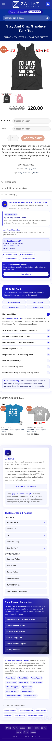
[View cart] (48, 4)
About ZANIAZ (13, 522)
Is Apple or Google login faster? (16, 336)
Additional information (16, 188)
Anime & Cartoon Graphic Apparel (20, 619)
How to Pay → (26, 274)
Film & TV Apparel (14, 637)
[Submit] (47, 18)
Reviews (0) (11, 194)
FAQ (8, 535)
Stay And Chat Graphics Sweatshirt (36, 431)
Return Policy (12, 572)
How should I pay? (10, 314)
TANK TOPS (20, 37)
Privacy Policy (13, 578)
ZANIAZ (7, 37)
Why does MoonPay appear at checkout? (20, 330)
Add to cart (33, 138)
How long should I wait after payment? (19, 342)
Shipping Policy (13, 559)
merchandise (27, 173)
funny (20, 173)
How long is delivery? (11, 361)
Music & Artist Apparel (15, 631)
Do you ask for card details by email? (18, 355)
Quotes (36, 173)
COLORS (5, 121)
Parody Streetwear (14, 649)
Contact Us (11, 529)
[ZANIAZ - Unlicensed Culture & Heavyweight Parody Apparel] (26, 4)
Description (10, 182)
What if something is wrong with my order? (21, 373)
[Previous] (5, 67)
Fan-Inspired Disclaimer (17, 591)
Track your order (20, 737)
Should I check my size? (12, 367)
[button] (3, 4)
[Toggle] (2, 182)
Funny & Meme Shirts (15, 625)
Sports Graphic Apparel (16, 643)
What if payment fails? (12, 349)
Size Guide (11, 565)
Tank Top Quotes (38, 37)
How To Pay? (12, 548)
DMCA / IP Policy (14, 585)
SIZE (3, 129)
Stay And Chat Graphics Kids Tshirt (12, 431)
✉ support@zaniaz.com (26, 486)
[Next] (46, 67)
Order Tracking (13, 542)
